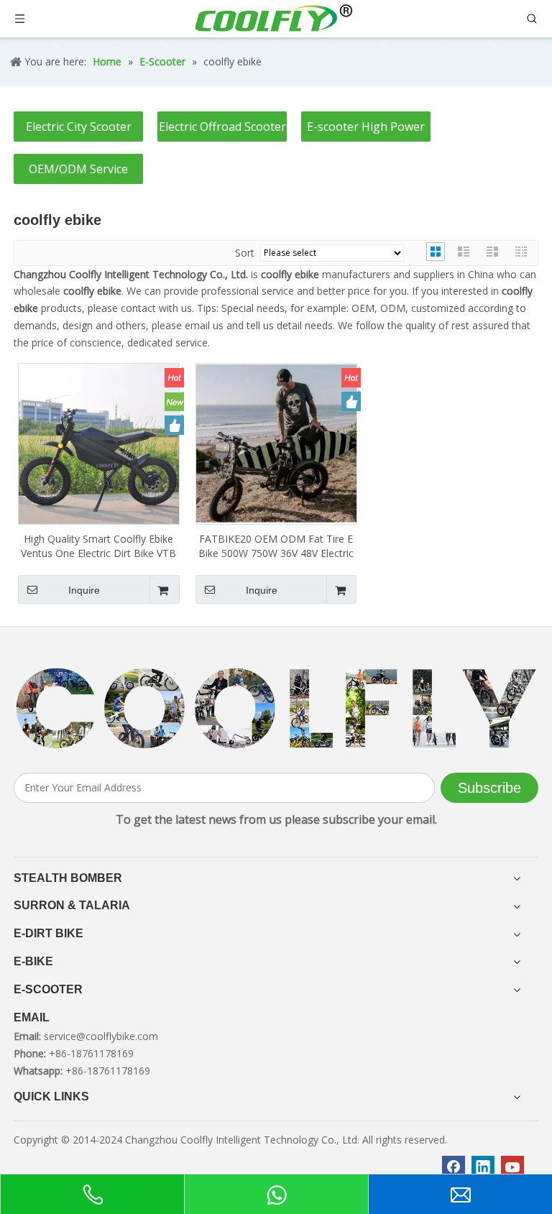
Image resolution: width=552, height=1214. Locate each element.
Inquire (84, 590)
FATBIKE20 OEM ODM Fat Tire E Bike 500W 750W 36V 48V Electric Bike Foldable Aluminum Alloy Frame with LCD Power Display (276, 546)
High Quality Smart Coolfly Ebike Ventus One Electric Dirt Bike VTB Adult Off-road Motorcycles (98, 546)
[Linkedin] (483, 1167)
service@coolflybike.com (101, 1036)
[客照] (276, 708)
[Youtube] (512, 1167)
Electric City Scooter (79, 126)
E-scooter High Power (366, 126)
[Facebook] (453, 1167)
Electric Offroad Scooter (222, 126)
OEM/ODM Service (78, 169)
